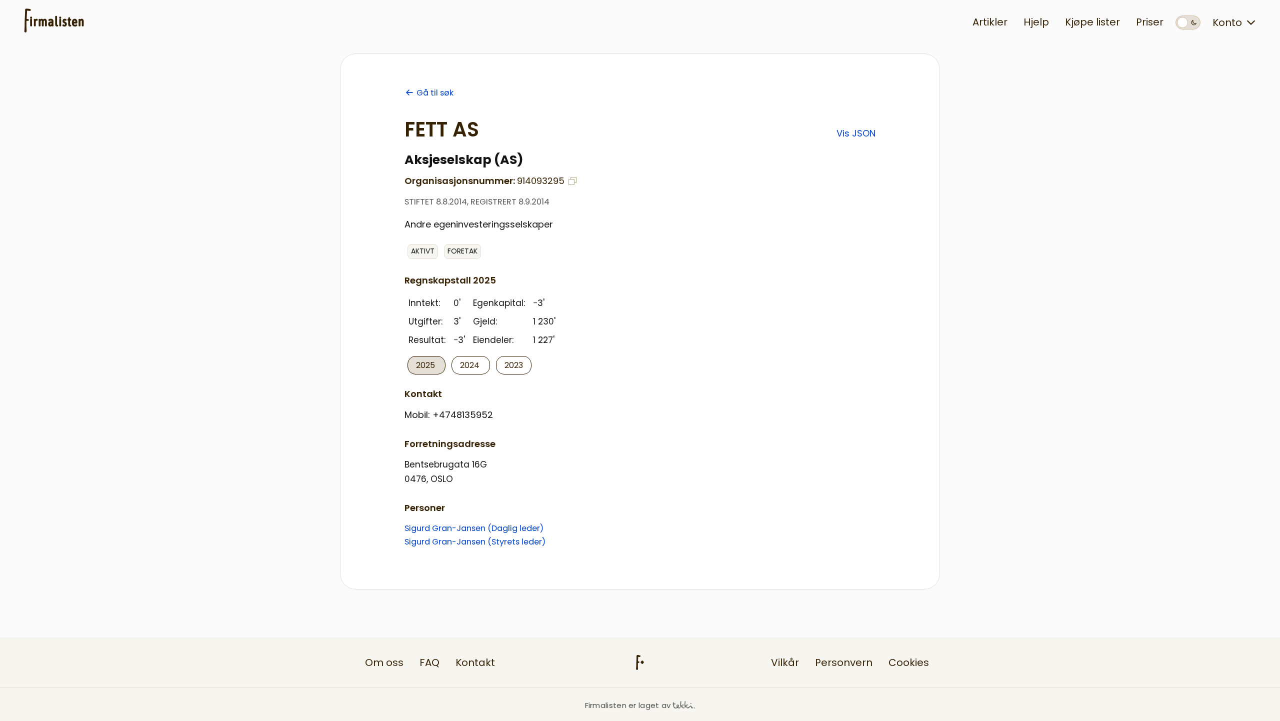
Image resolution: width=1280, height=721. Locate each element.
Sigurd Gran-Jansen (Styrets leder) (475, 542)
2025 (426, 365)
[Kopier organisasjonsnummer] (572, 181)
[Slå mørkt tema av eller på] (1188, 23)
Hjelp (1036, 22)
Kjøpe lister (1092, 22)
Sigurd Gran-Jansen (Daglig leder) (474, 528)
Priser (1150, 22)
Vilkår (785, 663)
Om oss (384, 663)
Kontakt (475, 663)
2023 (513, 365)
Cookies (908, 663)
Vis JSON (856, 133)
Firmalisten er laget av (628, 705)
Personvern (843, 663)
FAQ (430, 663)
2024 (471, 365)
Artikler (990, 22)
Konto (1227, 23)
